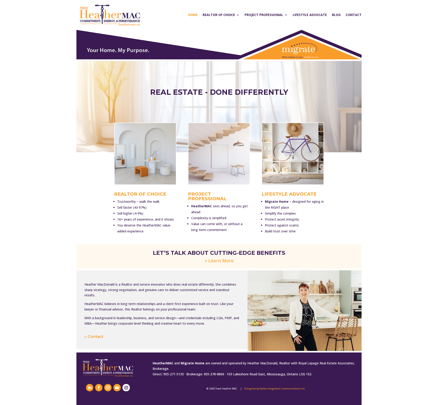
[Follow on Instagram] (108, 387)
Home (193, 15)
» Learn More (219, 261)
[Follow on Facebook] (98, 387)
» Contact (93, 336)
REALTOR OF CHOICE (140, 194)
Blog (336, 15)
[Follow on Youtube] (117, 387)
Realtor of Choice (219, 15)
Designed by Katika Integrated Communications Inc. (275, 388)
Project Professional (264, 15)
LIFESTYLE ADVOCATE (289, 194)
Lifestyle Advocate (310, 15)
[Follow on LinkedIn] (89, 387)
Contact (354, 15)
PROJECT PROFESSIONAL (207, 196)
